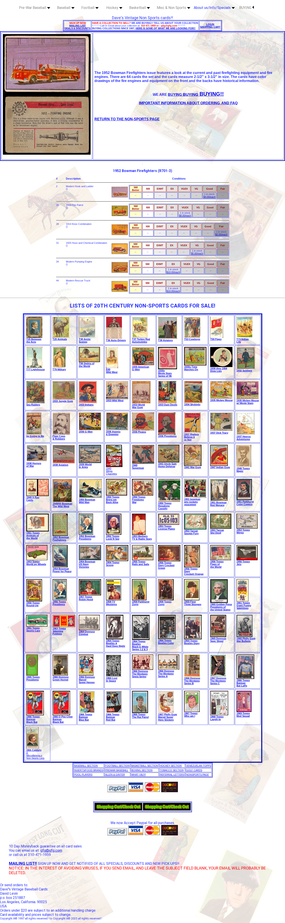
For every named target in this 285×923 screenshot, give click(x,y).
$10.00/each (173, 272)
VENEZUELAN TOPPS (198, 765)
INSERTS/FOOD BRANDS (88, 770)
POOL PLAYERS (83, 774)
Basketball (138, 8)
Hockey (112, 8)
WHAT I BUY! (138, 774)
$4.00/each (210, 196)
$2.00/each (221, 234)
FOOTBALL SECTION (117, 765)
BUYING (245, 8)
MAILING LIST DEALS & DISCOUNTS (77, 27)
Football (88, 8)
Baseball (64, 8)
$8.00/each (185, 215)
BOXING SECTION (142, 770)
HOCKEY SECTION (171, 765)
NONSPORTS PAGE (197, 774)
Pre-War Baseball (33, 8)
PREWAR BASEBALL (116, 770)
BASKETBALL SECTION (144, 765)
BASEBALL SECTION (86, 765)
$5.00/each (197, 253)
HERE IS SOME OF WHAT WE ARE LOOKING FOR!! (165, 28)
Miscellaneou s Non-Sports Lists (35, 756)
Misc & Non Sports (172, 8)
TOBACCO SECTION (172, 770)
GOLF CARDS (194, 770)
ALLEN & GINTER (115, 774)
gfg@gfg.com (51, 850)
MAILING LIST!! (23, 863)
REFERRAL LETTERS (172, 774)
